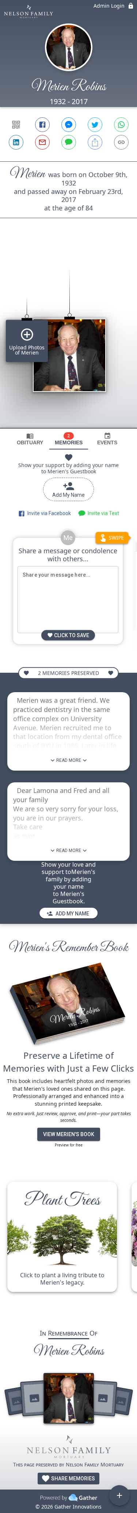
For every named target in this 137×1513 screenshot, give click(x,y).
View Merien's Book (68, 1134)
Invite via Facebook (48, 513)
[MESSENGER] (68, 124)
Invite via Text (102, 513)
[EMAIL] (42, 142)
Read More (68, 760)
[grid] (68, 335)
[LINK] (121, 142)
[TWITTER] (95, 124)
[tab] (30, 439)
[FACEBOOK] (42, 124)
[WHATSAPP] (121, 124)
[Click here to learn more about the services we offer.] (69, 1448)
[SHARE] (95, 142)
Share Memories (72, 1478)
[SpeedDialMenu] (119, 1495)
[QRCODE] (16, 124)
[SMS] (68, 142)
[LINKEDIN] (16, 142)
